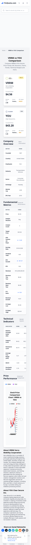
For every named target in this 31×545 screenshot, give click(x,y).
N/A (20, 132)
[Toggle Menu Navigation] (27, 3)
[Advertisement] (15, 31)
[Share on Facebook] (2, 530)
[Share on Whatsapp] (16, 530)
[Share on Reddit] (20, 530)
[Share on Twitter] (6, 530)
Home (3, 50)
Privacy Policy (11, 539)
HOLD (20, 101)
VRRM (9, 83)
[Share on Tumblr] (23, 530)
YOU (8, 116)
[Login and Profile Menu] (23, 3)
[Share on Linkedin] (9, 530)
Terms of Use (11, 540)
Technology (15, 132)
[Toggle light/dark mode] (19, 3)
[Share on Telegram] (13, 530)
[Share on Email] (27, 530)
